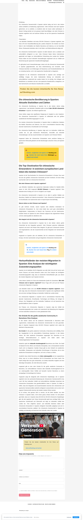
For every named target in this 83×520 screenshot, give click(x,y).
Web (20, 483)
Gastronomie (32, 0)
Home (23, 0)
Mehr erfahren (36, 517)
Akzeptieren (76, 517)
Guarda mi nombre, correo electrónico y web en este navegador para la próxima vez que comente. (38, 490)
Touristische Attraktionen (58, 0)
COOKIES (30, 504)
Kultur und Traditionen (41, 0)
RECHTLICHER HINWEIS (50, 504)
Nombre (21, 470)
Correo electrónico (24, 476)
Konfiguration (69, 517)
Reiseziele (49, 0)
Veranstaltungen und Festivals (55, 2)
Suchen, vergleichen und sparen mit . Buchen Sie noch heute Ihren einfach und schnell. (41, 155)
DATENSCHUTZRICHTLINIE (38, 504)
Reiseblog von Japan (24, 510)
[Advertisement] (41, 13)
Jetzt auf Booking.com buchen (34, 448)
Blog (27, 0)
